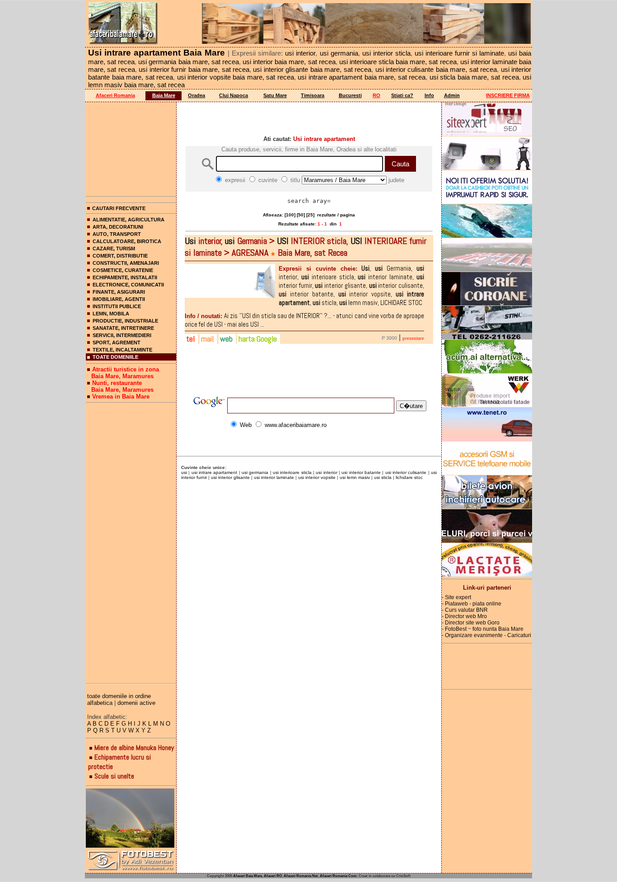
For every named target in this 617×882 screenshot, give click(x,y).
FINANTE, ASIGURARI (119, 292)
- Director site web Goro (471, 622)
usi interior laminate (274, 477)
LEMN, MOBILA (111, 313)
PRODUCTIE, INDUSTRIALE (125, 321)
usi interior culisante (406, 472)
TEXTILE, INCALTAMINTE (122, 349)
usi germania (255, 472)
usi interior (326, 472)
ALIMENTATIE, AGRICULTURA (128, 219)
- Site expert (456, 597)
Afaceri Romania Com (338, 876)
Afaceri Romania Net (301, 876)
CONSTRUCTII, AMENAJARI (126, 263)
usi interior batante (361, 472)
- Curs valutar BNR (465, 610)
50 (301, 214)
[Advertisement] (131, 147)
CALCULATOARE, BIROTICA (127, 241)
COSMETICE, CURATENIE (123, 270)
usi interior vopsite (317, 477)
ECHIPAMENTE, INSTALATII (125, 277)
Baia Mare (163, 95)
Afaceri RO (273, 876)
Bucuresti (350, 95)
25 (310, 214)
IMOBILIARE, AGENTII (119, 299)
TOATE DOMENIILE (115, 357)
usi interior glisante (230, 477)
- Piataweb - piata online (471, 604)
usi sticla (383, 477)
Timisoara (312, 95)
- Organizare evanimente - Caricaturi (486, 635)
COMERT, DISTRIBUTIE (120, 255)
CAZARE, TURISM (114, 248)
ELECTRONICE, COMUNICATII (128, 284)
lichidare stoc (409, 477)
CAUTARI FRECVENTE (118, 208)
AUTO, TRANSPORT (117, 234)
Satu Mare (275, 95)
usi (184, 472)
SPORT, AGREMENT (116, 342)
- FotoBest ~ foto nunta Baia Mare (483, 629)
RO (376, 95)
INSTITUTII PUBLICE (117, 306)
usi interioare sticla (292, 472)
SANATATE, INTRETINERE (123, 328)
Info (429, 95)
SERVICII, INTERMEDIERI (122, 335)
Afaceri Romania (115, 95)
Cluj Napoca (233, 95)
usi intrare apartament (215, 472)
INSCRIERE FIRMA (508, 95)
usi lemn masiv (355, 477)
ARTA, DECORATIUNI (118, 227)
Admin (452, 95)
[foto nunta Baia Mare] (131, 818)
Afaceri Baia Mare (247, 876)
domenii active (136, 702)
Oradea (196, 95)
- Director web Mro (464, 616)
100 (290, 214)
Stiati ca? (402, 95)
